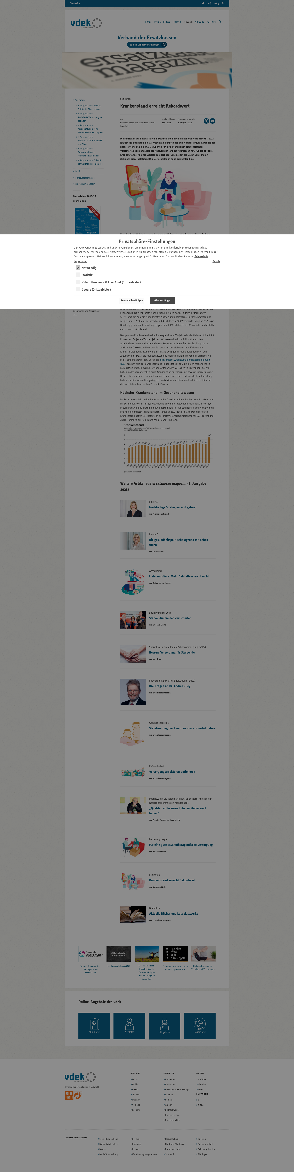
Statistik (87, 275)
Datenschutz (201, 256)
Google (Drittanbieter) (96, 289)
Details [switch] (216, 261)
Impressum (80, 261)
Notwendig (89, 268)
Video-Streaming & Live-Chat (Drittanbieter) (111, 282)
